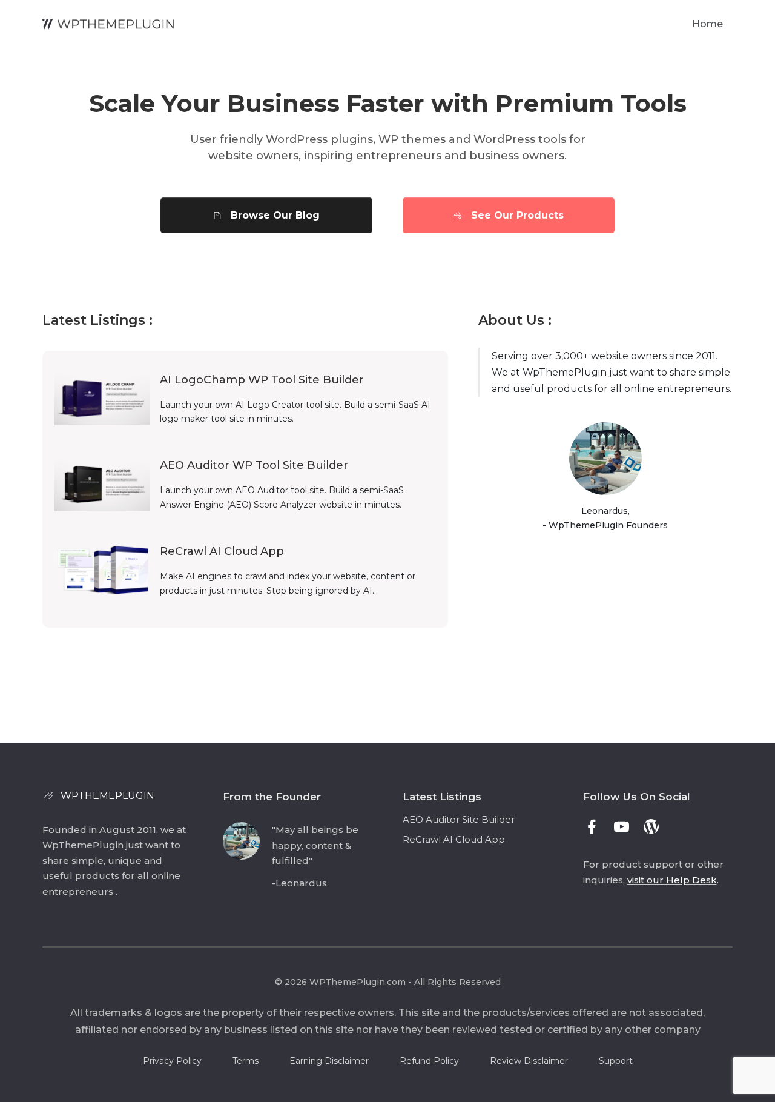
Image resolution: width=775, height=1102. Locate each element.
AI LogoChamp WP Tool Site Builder (262, 380)
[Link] (592, 826)
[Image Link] (109, 24)
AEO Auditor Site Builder (459, 819)
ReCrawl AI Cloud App (222, 551)
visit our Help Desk (672, 880)
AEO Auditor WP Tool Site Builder (254, 465)
